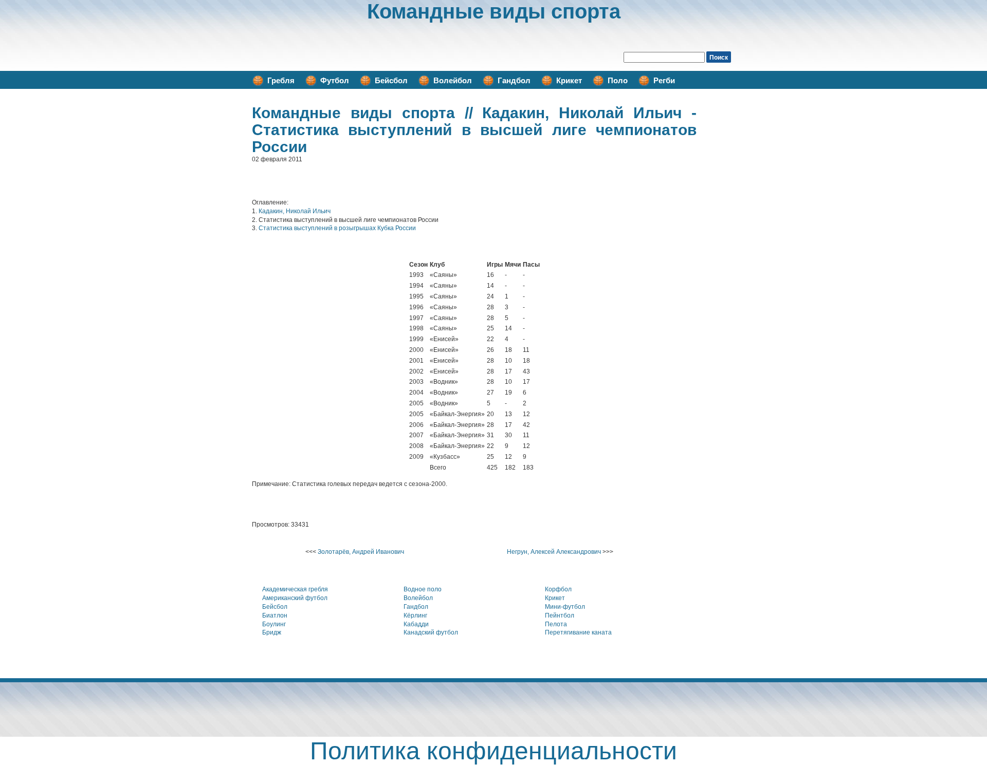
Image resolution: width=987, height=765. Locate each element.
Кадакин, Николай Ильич (295, 211)
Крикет (569, 80)
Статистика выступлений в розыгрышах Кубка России (337, 228)
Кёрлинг (415, 615)
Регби (664, 80)
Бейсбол (391, 80)
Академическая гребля (295, 589)
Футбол (334, 80)
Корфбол (558, 589)
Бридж (271, 632)
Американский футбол (294, 598)
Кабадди (416, 624)
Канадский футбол (431, 632)
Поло (618, 80)
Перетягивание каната (578, 632)
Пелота (556, 624)
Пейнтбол (559, 615)
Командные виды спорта (493, 11)
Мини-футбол (565, 606)
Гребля (281, 80)
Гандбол (514, 80)
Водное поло (423, 589)
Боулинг (274, 624)
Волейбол (452, 80)
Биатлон (274, 615)
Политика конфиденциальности (493, 750)
